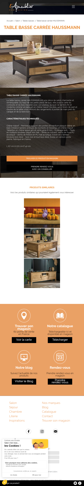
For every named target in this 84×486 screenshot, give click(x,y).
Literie (13, 416)
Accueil (10, 21)
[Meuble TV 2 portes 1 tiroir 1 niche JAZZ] (42, 287)
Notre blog (24, 367)
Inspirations (17, 420)
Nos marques (51, 403)
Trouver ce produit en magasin (42, 158)
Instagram (42, 431)
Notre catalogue (60, 326)
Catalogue (49, 411)
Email (55, 431)
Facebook (28, 431)
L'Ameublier (21, 7)
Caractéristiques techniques (23, 119)
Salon (17, 21)
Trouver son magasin (24, 327)
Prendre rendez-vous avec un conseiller (42, 168)
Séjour (13, 407)
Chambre (15, 411)
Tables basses (28, 21)
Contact (47, 416)
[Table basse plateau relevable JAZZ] (42, 257)
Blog (45, 407)
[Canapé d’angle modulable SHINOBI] (42, 227)
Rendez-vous (60, 367)
